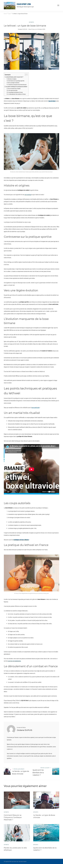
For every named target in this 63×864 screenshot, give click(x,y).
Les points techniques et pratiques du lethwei (16, 86)
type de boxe (51, 101)
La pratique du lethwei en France (15, 92)
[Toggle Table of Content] (25, 74)
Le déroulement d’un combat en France (17, 94)
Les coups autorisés (12, 90)
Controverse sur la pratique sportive (16, 80)
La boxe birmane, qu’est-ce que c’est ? (14, 77)
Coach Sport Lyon (24, 4)
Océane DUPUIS (22, 29)
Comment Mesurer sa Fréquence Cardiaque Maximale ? (13, 817)
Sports (31, 22)
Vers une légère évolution (13, 82)
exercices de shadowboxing (14, 661)
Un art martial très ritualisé (14, 88)
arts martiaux (28, 194)
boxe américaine (35, 407)
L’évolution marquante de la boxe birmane (17, 84)
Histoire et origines (12, 79)
